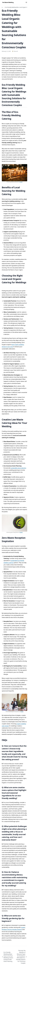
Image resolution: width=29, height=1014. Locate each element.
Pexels (21, 182)
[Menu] (26, 2)
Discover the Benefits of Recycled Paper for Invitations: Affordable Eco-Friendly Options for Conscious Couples (20, 957)
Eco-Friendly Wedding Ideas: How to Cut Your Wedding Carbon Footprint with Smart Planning (8, 956)
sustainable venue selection (18, 468)
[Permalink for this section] (24, 105)
